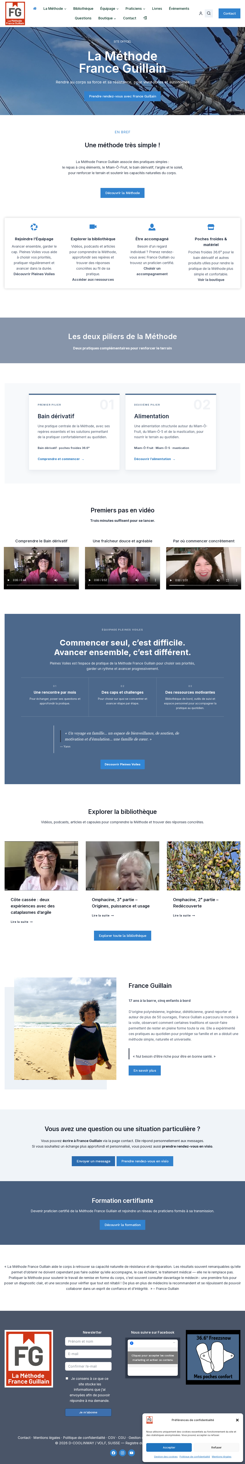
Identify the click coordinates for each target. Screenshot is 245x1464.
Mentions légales (221, 1456)
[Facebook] (113, 1452)
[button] (237, 1420)
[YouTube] (131, 1452)
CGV (111, 1438)
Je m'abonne (88, 1412)
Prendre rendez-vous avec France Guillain (122, 96)
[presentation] (41, 865)
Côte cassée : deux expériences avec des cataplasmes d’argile (33, 906)
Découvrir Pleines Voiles (34, 274)
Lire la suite (22, 921)
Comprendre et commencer (61, 459)
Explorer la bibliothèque (93, 239)
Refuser (216, 1447)
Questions (83, 18)
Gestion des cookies (166, 1456)
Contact (129, 18)
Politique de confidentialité (195, 1456)
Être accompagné (152, 239)
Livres (157, 9)
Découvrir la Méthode (122, 193)
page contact (122, 1141)
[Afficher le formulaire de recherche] (209, 13)
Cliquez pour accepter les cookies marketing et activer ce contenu (152, 1357)
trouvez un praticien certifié (151, 263)
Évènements (179, 9)
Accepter (169, 1447)
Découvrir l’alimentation (155, 459)
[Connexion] (201, 13)
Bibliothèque (83, 9)
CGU (122, 1438)
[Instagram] (122, 1452)
